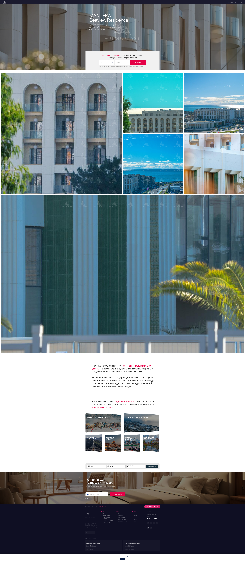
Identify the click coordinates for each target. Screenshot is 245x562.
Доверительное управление (106, 518)
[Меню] (241, 2)
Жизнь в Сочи (136, 523)
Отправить (138, 62)
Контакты (136, 515)
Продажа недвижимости (123, 513)
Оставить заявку (117, 494)
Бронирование (106, 515)
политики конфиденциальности (135, 66)
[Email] (157, 523)
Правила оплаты (106, 522)
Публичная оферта (138, 524)
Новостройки (121, 515)
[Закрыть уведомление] (244, 554)
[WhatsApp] (151, 523)
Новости (135, 517)
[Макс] (148, 523)
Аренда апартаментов (108, 513)
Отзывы (135, 519)
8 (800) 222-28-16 (152, 518)
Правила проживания (108, 520)
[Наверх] (242, 545)
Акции (135, 521)
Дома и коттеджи (122, 519)
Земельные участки (122, 521)
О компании (136, 513)
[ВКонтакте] (148, 528)
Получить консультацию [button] (152, 506)
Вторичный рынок (122, 517)
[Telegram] (154, 523)
